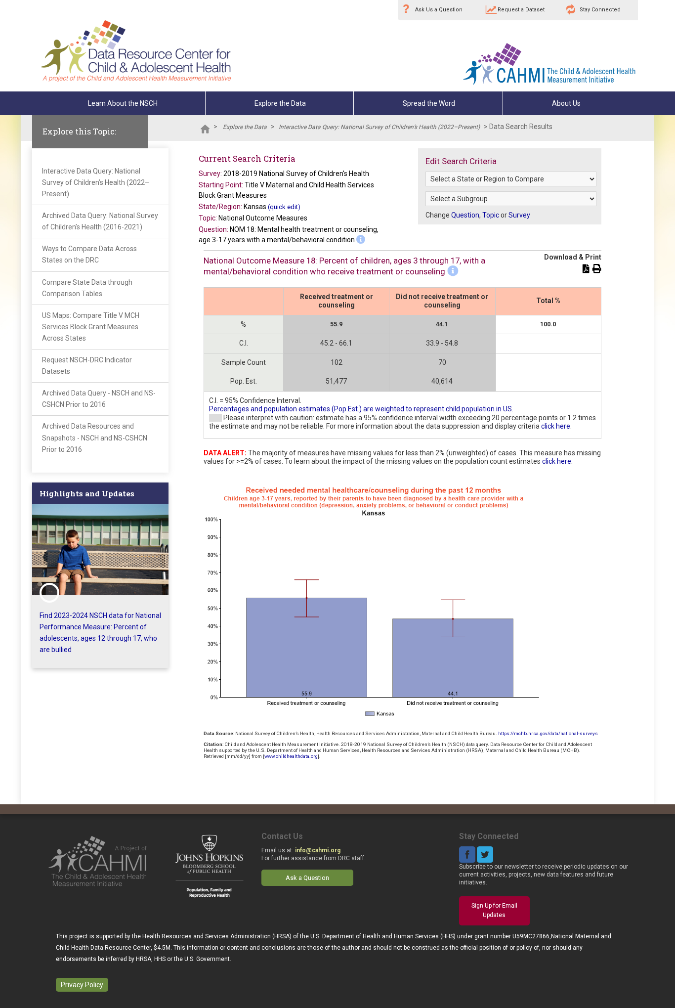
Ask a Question (307, 877)
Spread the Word (429, 103)
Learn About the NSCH (123, 103)
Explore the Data (280, 103)
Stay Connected (600, 9)
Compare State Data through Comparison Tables (87, 288)
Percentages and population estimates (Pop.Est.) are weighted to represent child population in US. (361, 409)
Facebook (467, 854)
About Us (566, 103)
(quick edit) (284, 207)
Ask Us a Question (439, 9)
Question (465, 215)
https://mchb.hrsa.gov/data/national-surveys (548, 733)
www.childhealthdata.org (291, 756)
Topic (490, 215)
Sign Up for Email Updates (494, 910)
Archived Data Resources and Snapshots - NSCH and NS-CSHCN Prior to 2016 (94, 437)
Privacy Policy (82, 985)
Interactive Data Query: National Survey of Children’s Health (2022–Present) (379, 127)
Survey (519, 215)
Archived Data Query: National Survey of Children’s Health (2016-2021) (100, 221)
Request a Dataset (521, 9)
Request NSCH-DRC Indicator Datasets (87, 365)
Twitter (485, 854)
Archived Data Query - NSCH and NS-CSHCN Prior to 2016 (99, 398)
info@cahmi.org (317, 850)
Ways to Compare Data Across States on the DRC (89, 254)
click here (555, 426)
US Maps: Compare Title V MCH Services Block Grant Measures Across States (90, 326)
